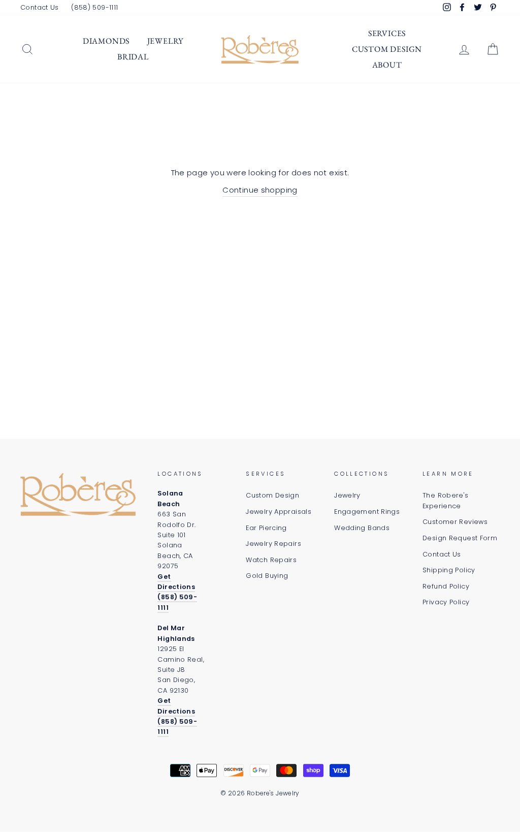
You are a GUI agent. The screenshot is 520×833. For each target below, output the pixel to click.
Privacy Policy (445, 602)
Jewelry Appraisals (278, 511)
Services (387, 33)
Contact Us (39, 7)
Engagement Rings (367, 511)
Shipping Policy (448, 570)
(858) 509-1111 (94, 7)
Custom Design (387, 49)
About (387, 64)
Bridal (133, 56)
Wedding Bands (361, 527)
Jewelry (165, 41)
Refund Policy (445, 586)
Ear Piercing (266, 527)
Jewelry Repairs (273, 543)
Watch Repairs (271, 560)
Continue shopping (259, 189)
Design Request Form (459, 538)
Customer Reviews (455, 521)
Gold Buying (267, 575)
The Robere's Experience (445, 500)
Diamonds (106, 41)
